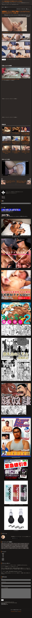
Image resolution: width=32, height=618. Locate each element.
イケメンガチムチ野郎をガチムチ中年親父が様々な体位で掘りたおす (25, 142)
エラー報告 (3, 59)
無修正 (7, 546)
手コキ (19, 543)
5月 (3, 554)
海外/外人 (26, 546)
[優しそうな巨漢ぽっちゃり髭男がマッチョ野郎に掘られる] (6, 147)
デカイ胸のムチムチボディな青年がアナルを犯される (25, 152)
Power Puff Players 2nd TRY (16, 457)
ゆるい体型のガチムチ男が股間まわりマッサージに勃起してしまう (16, 142)
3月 (3, 555)
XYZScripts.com (19, 611)
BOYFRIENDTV (19, 546)
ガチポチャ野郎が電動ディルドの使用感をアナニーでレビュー (16, 152)
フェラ (9, 543)
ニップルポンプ (16, 530)
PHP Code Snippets (13, 611)
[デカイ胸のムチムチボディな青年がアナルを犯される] (25, 147)
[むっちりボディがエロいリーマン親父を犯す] (16, 129)
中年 (12, 543)
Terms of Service (3, 604)
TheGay (23, 543)
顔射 (23, 546)
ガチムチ (16, 543)
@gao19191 (28, 16)
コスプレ (11, 546)
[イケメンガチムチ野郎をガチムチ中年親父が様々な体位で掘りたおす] (25, 138)
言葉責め (14, 546)
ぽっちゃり (27, 543)
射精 (2, 543)
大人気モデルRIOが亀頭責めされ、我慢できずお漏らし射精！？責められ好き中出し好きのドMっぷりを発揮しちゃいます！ (16, 236)
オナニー (3, 546)
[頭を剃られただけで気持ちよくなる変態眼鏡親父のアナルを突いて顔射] (25, 129)
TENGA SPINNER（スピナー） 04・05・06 (16, 504)
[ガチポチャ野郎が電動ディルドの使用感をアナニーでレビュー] (16, 147)
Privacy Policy (3, 603)
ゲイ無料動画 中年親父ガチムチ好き (12, 1)
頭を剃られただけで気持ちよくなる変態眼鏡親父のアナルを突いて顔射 (25, 133)
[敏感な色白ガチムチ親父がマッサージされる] (6, 129)
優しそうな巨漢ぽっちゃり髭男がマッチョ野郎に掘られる (6, 152)
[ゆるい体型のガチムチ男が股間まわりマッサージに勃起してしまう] (16, 138)
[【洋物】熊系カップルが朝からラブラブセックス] (6, 138)
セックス (6, 543)
